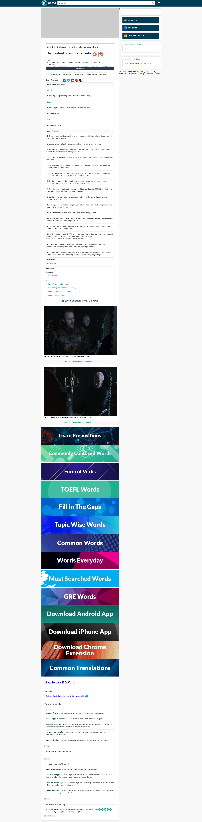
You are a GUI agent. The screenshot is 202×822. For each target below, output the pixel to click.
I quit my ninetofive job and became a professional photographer (75, 713)
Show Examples (80, 131)
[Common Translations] (80, 676)
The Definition (66, 74)
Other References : (53, 74)
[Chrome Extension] (80, 658)
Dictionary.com (78, 74)
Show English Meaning (80, 84)
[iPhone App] (80, 640)
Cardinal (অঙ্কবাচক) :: (53, 790)
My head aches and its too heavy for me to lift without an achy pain (74, 719)
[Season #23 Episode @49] (105, 810)
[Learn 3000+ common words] (80, 551)
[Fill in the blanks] (80, 515)
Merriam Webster (91, 74)
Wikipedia (103, 74)
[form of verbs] (80, 480)
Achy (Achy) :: (51, 719)
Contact (157, 74)
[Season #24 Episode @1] (99, 810)
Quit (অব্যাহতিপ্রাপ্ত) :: (53, 713)
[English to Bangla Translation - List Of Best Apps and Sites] (87, 697)
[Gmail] (77, 81)
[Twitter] (69, 81)
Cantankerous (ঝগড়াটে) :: (54, 769)
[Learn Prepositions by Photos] (80, 444)
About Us (134, 74)
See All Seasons (50, 816)
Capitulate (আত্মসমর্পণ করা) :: (55, 783)
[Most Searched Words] (80, 587)
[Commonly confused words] (80, 462)
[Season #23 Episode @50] (102, 810)
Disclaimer (149, 74)
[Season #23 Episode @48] (108, 810)
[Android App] (80, 622)
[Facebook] (65, 81)
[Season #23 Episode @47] (110, 810)
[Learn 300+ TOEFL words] (80, 497)
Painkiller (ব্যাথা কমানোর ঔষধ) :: (56, 732)
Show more (80, 68)
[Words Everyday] (80, 569)
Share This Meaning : (54, 80)
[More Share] (80, 81)
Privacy (141, 74)
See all (47, 746)
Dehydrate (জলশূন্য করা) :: (54, 724)
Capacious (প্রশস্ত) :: (53, 775)
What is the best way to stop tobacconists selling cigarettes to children (77, 740)
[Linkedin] (73, 81)
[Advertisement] (79, 23)
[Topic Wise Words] (80, 533)
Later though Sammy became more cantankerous (71, 769)
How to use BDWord (60, 682)
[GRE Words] (80, 604)
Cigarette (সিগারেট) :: (53, 740)
